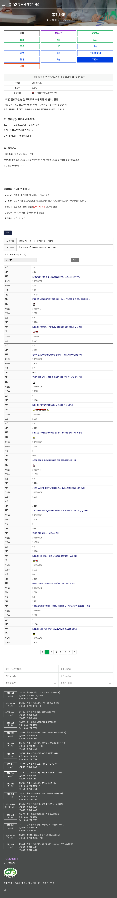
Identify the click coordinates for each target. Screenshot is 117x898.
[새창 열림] (10, 877)
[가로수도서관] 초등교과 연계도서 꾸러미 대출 (37, 248)
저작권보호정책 (10, 863)
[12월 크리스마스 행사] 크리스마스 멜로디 (36, 241)
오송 (95, 46)
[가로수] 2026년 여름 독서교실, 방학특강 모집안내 (52, 405)
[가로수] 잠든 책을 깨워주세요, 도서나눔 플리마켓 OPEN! (54, 629)
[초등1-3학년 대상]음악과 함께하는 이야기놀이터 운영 (53, 583)
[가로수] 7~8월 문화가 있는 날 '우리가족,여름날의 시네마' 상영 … (58, 432)
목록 (7, 233)
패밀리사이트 (66, 683)
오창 (95, 39)
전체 (22, 33)
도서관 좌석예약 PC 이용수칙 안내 (45, 533)
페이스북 (5, 890)
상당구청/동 (66, 669)
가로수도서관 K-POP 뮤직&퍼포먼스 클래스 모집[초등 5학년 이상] (58, 488)
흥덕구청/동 (66, 676)
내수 (58, 46)
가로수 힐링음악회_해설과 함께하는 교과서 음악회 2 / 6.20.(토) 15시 (60, 510)
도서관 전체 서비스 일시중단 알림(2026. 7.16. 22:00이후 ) (56, 277)
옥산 (58, 59)
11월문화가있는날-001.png (46, 93)
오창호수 (95, 33)
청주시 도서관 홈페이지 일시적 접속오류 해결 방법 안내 (54, 460)
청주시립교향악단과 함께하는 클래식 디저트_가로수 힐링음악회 (57, 355)
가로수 (95, 59)
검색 (74, 260)
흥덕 (58, 53)
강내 (22, 59)
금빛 (22, 46)
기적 (22, 66)
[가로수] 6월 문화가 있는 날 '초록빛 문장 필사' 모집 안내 (54, 556)
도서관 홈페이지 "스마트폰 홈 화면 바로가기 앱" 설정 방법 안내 (57, 377)
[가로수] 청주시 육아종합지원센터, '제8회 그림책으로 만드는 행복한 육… (61, 299)
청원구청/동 (11, 683)
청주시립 (58, 33)
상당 (22, 39)
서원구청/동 (11, 676)
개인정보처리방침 (11, 859)
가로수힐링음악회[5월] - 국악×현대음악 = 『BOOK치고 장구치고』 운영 (61, 606)
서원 (22, 53)
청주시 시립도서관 (63, 4)
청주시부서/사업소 (14, 669)
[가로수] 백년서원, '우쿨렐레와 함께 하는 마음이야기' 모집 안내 (57, 327)
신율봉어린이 (95, 53)
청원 (58, 39)
